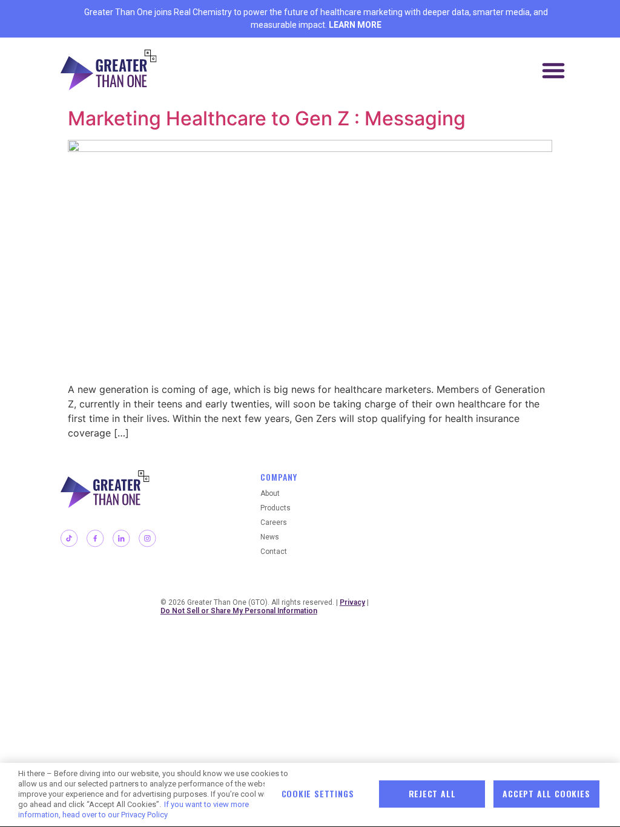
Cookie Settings (318, 793)
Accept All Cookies (546, 793)
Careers (273, 522)
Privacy (352, 602)
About (270, 493)
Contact (273, 551)
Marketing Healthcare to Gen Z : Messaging (269, 118)
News (269, 537)
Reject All (432, 793)
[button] (553, 70)
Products (275, 508)
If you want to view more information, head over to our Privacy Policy (133, 809)
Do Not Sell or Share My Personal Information (238, 611)
